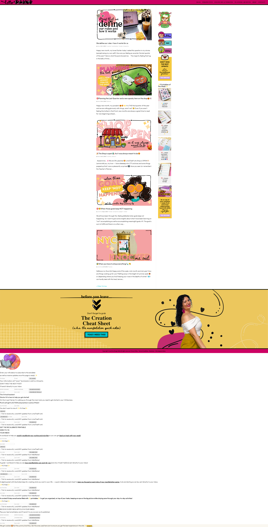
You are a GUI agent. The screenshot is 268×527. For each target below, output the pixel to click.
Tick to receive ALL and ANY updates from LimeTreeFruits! (22, 414)
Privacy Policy (134, 351)
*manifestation (114, 46)
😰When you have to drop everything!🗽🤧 (113, 264)
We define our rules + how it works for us (112, 43)
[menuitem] (199, 2)
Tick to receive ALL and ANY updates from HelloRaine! (20, 455)
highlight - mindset (123, 211)
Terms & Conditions (143, 351)
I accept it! (89, 525)
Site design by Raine (160, 351)
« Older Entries (101, 286)
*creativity (108, 46)
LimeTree (100, 211)
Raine (99, 46)
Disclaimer (152, 351)
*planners (109, 101)
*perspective (126, 46)
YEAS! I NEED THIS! (96, 334)
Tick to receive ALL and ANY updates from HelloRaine (20, 520)
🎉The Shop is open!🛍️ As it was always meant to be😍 (118, 153)
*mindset (121, 46)
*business (110, 266)
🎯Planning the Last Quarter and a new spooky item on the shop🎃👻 (124, 98)
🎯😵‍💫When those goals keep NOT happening (114, 209)
